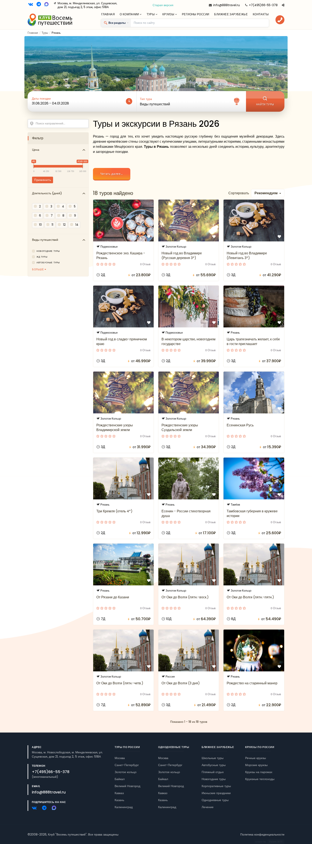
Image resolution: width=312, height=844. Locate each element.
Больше (38, 269)
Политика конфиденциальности (262, 834)
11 (52, 225)
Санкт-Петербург (127, 765)
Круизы (168, 14)
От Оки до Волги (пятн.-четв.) (119, 683)
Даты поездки (41, 98)
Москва (120, 758)
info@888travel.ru (226, 5)
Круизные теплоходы (259, 779)
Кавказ (119, 793)
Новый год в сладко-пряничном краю (121, 341)
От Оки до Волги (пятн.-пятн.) (250, 597)
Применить (42, 180)
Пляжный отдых (213, 772)
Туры (151, 14)
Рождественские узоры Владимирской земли (114, 427)
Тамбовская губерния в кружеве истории (252, 513)
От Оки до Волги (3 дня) (181, 683)
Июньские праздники (216, 793)
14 (76, 225)
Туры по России (127, 747)
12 (64, 225)
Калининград (124, 807)
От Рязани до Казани (112, 597)
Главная (108, 14)
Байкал (120, 779)
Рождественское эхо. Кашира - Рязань (120, 255)
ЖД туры (42, 256)
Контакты (261, 14)
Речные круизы (255, 758)
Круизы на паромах (258, 772)
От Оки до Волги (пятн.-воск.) (185, 597)
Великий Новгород (127, 786)
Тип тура (146, 99)
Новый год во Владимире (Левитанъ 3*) (247, 255)
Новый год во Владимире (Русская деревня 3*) (182, 255)
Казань (119, 800)
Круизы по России (259, 747)
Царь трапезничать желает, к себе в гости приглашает (253, 341)
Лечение (208, 807)
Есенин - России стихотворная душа (186, 513)
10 (40, 225)
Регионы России (195, 14)
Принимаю (38, 828)
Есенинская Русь (240, 425)
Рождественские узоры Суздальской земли (180, 427)
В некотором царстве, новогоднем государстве (188, 341)
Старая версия (163, 5)
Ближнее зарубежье (231, 14)
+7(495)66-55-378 (263, 5)
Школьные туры (212, 758)
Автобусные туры (48, 262)
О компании (130, 14)
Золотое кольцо (125, 772)
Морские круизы (256, 765)
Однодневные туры (173, 747)
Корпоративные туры (216, 786)
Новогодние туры (48, 251)
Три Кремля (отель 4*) (114, 511)
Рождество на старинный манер (252, 683)
